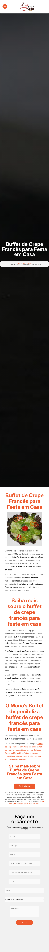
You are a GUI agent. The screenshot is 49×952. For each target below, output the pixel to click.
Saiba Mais (24, 786)
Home (18, 263)
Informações (27, 263)
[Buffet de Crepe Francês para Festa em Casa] (24, 529)
